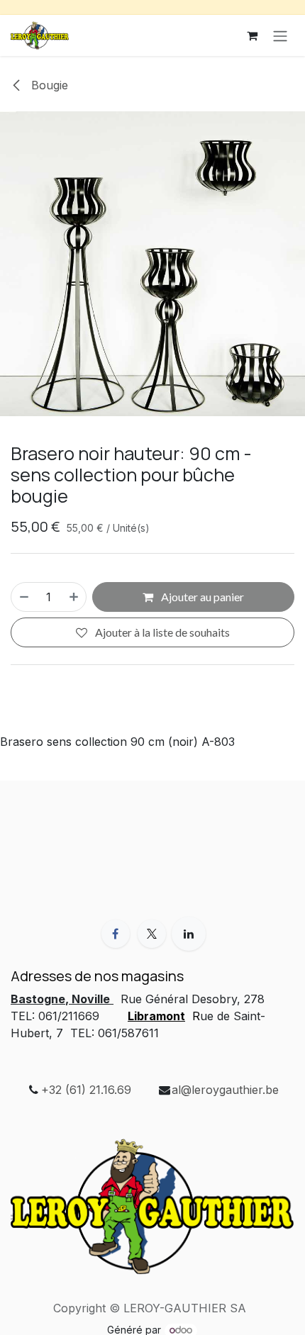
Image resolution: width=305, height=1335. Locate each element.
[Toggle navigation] (280, 35)
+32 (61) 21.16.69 (86, 1090)
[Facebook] (115, 934)
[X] (152, 934)
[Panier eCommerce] (252, 35)
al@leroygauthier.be (225, 1090)
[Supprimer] (23, 597)
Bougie (48, 85)
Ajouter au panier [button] (201, 596)
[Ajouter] (74, 597)
